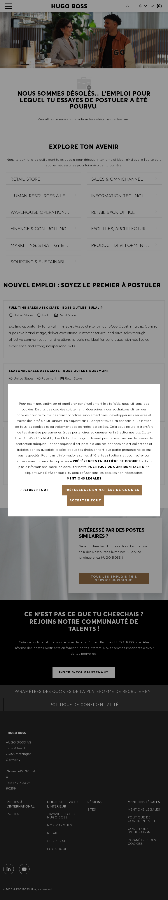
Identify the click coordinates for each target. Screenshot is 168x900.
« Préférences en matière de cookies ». (107, 461)
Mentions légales (84, 478)
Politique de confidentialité (116, 467)
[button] (102, 490)
